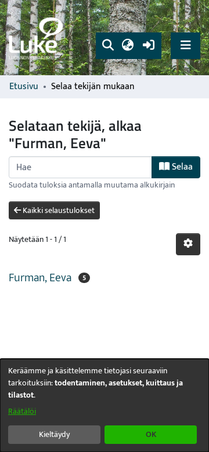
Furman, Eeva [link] (40, 277)
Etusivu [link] (23, 87)
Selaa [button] (181, 167)
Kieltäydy (54, 434)
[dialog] (104, 405)
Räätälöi (22, 411)
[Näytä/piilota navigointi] (185, 45)
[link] (38, 38)
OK (151, 434)
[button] (107, 46)
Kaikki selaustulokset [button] (58, 210)
